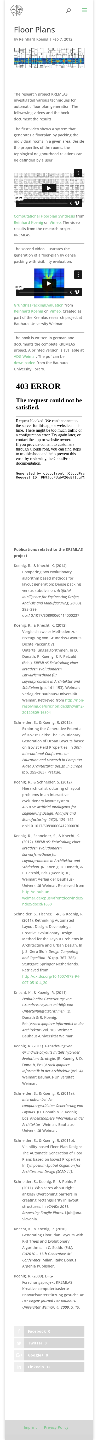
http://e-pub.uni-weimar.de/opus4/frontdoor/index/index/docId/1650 (53, 898)
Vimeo (55, 222)
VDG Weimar (25, 356)
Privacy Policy (56, 1427)
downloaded (25, 362)
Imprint (30, 1427)
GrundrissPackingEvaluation (39, 305)
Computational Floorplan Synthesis (44, 216)
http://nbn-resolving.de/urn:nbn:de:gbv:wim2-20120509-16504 (53, 706)
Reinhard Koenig (33, 39)
